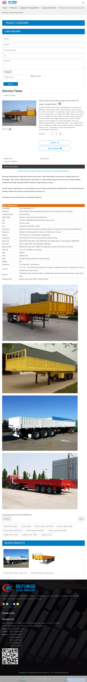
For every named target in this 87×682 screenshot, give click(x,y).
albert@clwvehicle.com (16, 629)
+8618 (11, 634)
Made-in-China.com (9, 607)
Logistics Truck (46, 535)
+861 (11, 643)
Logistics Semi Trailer (29, 535)
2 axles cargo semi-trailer (35, 530)
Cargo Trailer (26, 526)
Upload (7, 72)
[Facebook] (14, 604)
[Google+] (3, 604)
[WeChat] (17, 604)
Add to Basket (53, 148)
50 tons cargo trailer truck (13, 530)
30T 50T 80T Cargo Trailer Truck (15, 573)
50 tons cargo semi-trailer (44, 526)
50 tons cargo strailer (64, 526)
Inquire (53, 143)
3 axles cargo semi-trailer (57, 530)
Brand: (43, 158)
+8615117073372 (15, 640)
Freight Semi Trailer (11, 535)
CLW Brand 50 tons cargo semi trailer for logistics (43, 573)
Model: (6, 158)
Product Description (11, 166)
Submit (10, 84)
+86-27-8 (12, 631)
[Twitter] (10, 604)
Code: (6, 161)
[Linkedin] (7, 604)
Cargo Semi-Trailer (10, 526)
